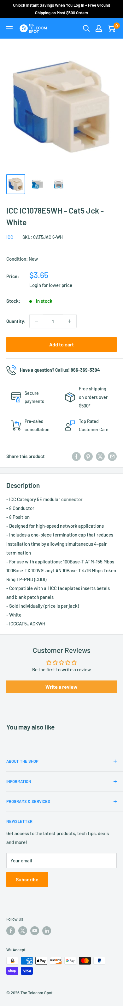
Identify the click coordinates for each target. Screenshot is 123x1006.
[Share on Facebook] (76, 456)
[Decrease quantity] (36, 321)
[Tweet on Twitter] (100, 456)
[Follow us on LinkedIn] (46, 930)
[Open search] (86, 28)
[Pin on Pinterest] (88, 456)
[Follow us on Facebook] (10, 930)
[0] (111, 28)
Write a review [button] (61, 687)
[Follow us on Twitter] (22, 930)
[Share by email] (112, 456)
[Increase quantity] (69, 321)
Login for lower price (50, 285)
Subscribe (27, 879)
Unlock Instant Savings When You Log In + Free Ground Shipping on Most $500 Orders (61, 9)
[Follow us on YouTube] (34, 930)
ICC (9, 237)
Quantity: (16, 321)
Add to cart (61, 344)
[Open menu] (9, 28)
